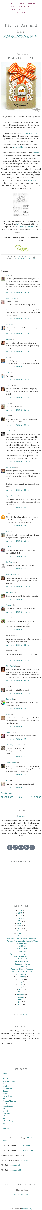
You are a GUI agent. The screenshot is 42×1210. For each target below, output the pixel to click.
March (20, 992)
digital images (20, 258)
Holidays (6, 1091)
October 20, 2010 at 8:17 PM (17, 739)
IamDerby (9, 732)
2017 (20, 916)
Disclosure (21, 12)
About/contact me (21, 6)
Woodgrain (27, 1145)
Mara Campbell (11, 574)
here (18, 224)
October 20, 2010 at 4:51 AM (17, 660)
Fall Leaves (23, 1160)
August (20, 979)
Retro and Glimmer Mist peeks (22, 969)
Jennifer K (9, 699)
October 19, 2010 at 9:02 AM (17, 410)
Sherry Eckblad (11, 298)
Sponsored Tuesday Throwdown (22, 954)
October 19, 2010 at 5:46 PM (17, 526)
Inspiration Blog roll (21, 9)
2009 (20, 999)
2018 (20, 913)
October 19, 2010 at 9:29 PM (17, 569)
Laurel (8, 372)
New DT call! (22, 959)
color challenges (9, 1121)
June (20, 984)
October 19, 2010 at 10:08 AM (18, 461)
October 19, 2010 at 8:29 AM (17, 379)
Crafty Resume (27, 3)
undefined (26, 1194)
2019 (20, 910)
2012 (19, 923)
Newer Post (34, 797)
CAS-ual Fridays (9, 1081)
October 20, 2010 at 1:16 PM (17, 708)
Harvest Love (33, 180)
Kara (7, 531)
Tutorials (6, 1126)
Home (9, 3)
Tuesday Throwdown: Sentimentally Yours (22, 941)
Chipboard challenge (22, 964)
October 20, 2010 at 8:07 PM (17, 726)
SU (4, 1123)
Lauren (8, 605)
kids (4, 1098)
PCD (4, 1084)
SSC (4, 1108)
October (21, 936)
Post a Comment (6, 793)
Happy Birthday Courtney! (22, 956)
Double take (22, 951)
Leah (7, 686)
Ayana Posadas (11, 496)
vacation (6, 1128)
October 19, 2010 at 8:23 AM (17, 367)
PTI (4, 1076)
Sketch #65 (16, 1170)
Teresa (8, 714)
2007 (19, 1005)
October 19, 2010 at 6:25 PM (17, 541)
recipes (5, 1093)
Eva (7, 415)
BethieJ (8, 547)
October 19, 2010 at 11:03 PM (18, 599)
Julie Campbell (11, 666)
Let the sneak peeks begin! (22, 971)
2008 (20, 1002)
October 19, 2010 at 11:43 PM (18, 612)
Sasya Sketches (8, 1096)
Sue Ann (9, 431)
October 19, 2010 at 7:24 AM (17, 318)
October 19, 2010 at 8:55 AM (17, 397)
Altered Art (6, 1113)
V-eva (8, 780)
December (21, 931)
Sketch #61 (16, 1165)
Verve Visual (7, 1089)
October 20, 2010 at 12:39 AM (18, 630)
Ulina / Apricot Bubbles (14, 745)
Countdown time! (22, 974)
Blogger (25, 1014)
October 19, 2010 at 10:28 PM (18, 587)
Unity (4, 1118)
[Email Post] (34, 256)
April (20, 989)
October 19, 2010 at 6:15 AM (17, 292)
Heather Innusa (11, 762)
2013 (20, 921)
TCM (4, 1116)
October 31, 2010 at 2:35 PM (17, 787)
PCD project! (22, 966)
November (20, 933)
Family (5, 1103)
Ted (7, 357)
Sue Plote (9, 562)
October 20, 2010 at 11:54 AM (18, 693)
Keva (7, 275)
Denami (5, 1079)
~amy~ (8, 339)
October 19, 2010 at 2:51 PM (17, 508)
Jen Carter (9, 592)
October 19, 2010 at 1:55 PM (17, 490)
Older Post (7, 797)
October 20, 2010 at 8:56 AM (17, 681)
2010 (19, 928)
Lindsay (8, 385)
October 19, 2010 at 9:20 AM (17, 425)
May (20, 987)
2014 (20, 918)
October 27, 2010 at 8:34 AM (17, 775)
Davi (7, 617)
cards (5, 1074)
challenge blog (18, 147)
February (20, 994)
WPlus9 (5, 1111)
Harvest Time (22, 949)
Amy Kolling (10, 467)
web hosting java (18, 1194)
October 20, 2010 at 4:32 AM (17, 645)
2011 (19, 926)
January (21, 997)
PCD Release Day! (22, 961)
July (20, 982)
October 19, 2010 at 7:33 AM (17, 351)
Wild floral (22, 946)
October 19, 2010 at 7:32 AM (17, 334)
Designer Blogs (27, 1209)
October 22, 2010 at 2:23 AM (17, 757)
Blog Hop (6, 1086)
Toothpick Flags (28, 1150)
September (21, 977)
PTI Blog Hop (22, 944)
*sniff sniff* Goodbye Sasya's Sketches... (22, 938)
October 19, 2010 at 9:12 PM (17, 556)
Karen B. (9, 324)
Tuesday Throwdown (30, 133)
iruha (7, 403)
